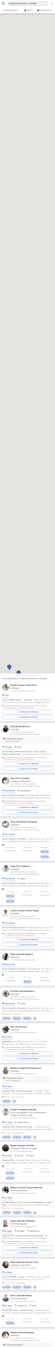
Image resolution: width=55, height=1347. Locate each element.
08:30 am (27, 982)
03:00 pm (10, 1323)
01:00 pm (6, 1137)
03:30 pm (44, 857)
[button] (9, 667)
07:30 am (6, 1018)
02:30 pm (10, 901)
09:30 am (6, 1212)
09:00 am (10, 1173)
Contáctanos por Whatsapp (28, 712)
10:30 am (6, 1101)
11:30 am (27, 1212)
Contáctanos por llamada (29, 717)
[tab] (5, 695)
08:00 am (44, 852)
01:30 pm (16, 1137)
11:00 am (16, 1212)
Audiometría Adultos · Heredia (23, 4)
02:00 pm (10, 896)
